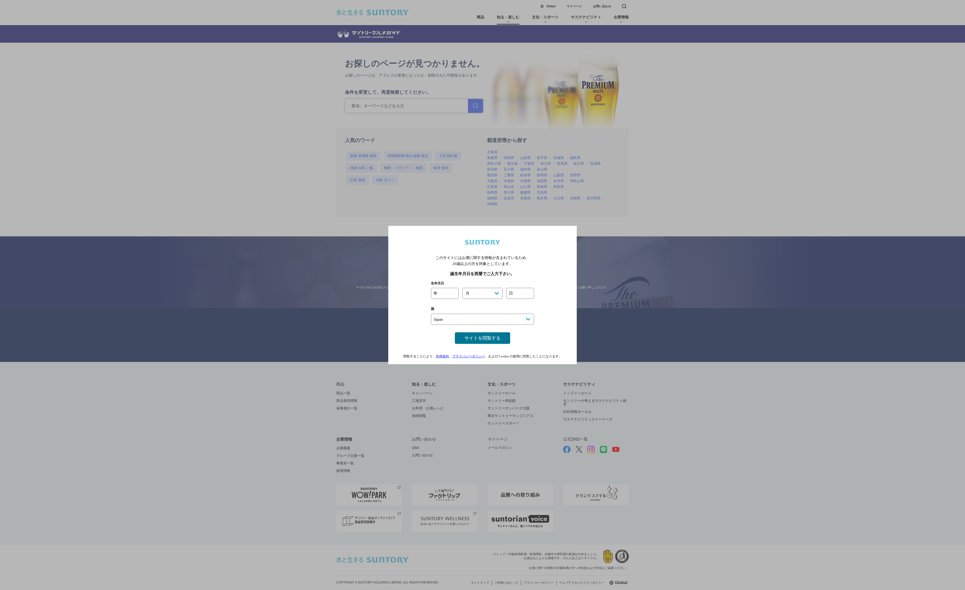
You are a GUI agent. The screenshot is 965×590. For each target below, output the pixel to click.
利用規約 (442, 356)
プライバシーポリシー (468, 356)
